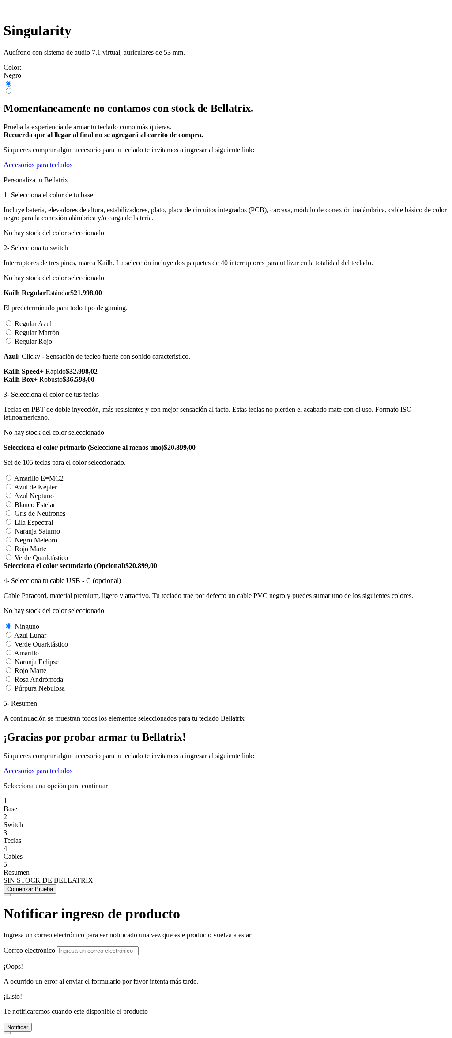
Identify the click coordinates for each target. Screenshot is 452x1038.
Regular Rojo (33, 341)
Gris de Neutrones (40, 513)
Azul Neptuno (34, 496)
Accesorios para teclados (38, 165)
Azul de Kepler (35, 487)
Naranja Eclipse (37, 662)
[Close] (7, 895)
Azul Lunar (30, 635)
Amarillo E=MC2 (39, 478)
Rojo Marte (30, 549)
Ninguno (27, 626)
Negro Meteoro (36, 540)
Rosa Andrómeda (39, 679)
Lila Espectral (34, 522)
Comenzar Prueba (30, 889)
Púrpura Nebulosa (40, 688)
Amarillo (26, 653)
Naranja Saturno (37, 531)
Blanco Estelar (35, 504)
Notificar (17, 1027)
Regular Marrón (37, 332)
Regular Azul (33, 323)
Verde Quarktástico (41, 557)
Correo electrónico (29, 950)
